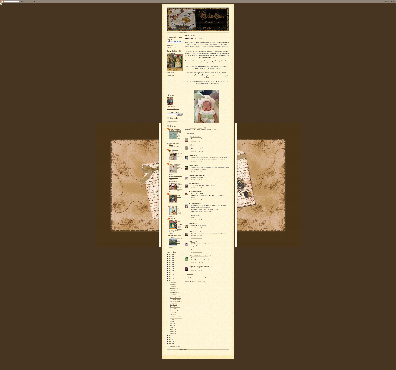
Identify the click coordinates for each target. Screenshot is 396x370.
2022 (170, 262)
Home (207, 278)
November (173, 284)
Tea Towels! (173, 314)
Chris (192, 165)
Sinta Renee (194, 232)
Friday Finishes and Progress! (174, 293)
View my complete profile (173, 109)
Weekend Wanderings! (175, 296)
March (172, 329)
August (172, 290)
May (171, 325)
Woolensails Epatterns (172, 121)
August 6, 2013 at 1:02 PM (196, 238)
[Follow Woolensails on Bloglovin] (174, 42)
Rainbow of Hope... (173, 178)
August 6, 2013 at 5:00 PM (196, 252)
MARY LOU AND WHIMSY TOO (173, 219)
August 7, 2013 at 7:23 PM (196, 270)
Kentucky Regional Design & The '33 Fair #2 (179, 135)
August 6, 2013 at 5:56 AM (196, 171)
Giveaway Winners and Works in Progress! (175, 298)
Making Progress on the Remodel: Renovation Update (179, 186)
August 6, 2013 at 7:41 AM (196, 179)
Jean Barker (195, 203)
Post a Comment (190, 274)
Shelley (193, 224)
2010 (170, 339)
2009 (170, 341)
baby (189, 129)
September (173, 288)
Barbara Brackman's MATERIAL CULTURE (175, 130)
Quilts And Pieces (196, 137)
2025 (170, 256)
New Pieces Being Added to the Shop (179, 210)
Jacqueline (194, 183)
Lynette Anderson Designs (175, 176)
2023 (170, 260)
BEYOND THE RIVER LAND (179, 241)
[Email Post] (204, 128)
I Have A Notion (173, 181)
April (171, 327)
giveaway (203, 129)
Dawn (192, 145)
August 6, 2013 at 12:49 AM (197, 151)
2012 (170, 335)
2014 (170, 278)
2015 (170, 276)
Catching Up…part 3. (174, 146)
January (172, 333)
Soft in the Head (173, 206)
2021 (170, 264)
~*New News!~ (179, 196)
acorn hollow (195, 191)
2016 (170, 274)
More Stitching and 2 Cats (179, 167)
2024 (170, 258)
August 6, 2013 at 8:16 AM (196, 187)
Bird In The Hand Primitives (173, 151)
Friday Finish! (173, 305)
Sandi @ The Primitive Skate (199, 256)
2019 (170, 268)
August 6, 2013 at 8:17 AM (196, 199)
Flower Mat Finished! (175, 307)
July (171, 321)
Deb (192, 155)
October (172, 286)
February (172, 331)
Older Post (226, 278)
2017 (170, 272)
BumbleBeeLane (196, 175)
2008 (170, 343)
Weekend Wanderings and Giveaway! (176, 302)
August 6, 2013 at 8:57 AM (196, 227)
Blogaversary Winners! (175, 316)
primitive (209, 129)
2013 (170, 280)
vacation (214, 129)
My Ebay (169, 122)
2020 (170, 266)
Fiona (193, 242)
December (172, 282)
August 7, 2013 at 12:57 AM (197, 262)
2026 (170, 254)
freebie (198, 129)
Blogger (178, 346)
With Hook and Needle (175, 164)
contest (194, 129)
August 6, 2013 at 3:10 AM (196, 161)
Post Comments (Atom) (198, 282)
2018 (170, 270)
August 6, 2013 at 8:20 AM (196, 219)
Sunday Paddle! (173, 308)
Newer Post (188, 278)
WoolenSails (173, 106)
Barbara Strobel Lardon (198, 266)
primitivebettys (173, 194)
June (171, 323)
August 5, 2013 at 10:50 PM (197, 141)
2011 (170, 337)
